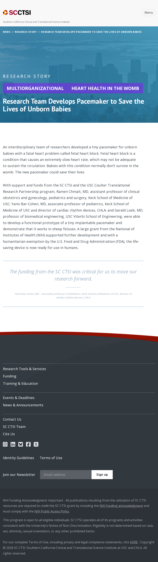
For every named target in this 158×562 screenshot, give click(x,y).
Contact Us (12, 419)
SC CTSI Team (14, 426)
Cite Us (9, 434)
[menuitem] (79, 367)
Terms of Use (51, 457)
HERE (134, 542)
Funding (9, 376)
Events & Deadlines (18, 397)
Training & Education (20, 383)
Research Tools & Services (24, 368)
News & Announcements (23, 405)
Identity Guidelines (18, 457)
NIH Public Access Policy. (52, 511)
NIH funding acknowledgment (121, 506)
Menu (149, 12)
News (6, 32)
